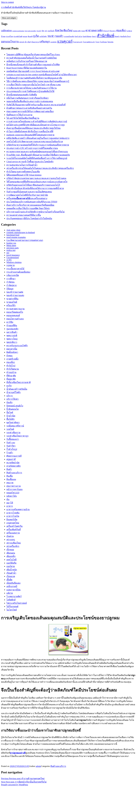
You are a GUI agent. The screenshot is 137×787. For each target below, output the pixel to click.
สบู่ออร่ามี (11, 459)
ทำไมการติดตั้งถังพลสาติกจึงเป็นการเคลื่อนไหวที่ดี (29, 131)
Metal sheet (11, 245)
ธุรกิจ (9, 386)
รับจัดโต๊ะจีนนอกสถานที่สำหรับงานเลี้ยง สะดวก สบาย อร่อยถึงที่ (36, 105)
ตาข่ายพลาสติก (94, 30)
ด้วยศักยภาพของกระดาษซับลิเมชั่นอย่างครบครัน (29, 108)
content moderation (18, 31)
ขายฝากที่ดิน (12, 299)
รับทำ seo (10, 442)
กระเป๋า (39, 31)
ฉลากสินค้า (11, 332)
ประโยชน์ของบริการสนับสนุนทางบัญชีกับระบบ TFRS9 (31, 202)
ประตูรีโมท (9, 36)
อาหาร (9, 506)
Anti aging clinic (13, 230)
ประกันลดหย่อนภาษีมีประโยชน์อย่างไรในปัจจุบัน (29, 218)
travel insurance (13, 255)
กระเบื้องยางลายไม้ (15, 268)
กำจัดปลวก (11, 285)
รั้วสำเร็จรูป (11, 449)
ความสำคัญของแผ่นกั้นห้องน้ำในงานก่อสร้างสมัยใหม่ (31, 58)
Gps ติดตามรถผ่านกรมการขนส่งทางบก (24, 240)
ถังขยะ (9, 355)
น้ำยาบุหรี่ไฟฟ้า (13, 392)
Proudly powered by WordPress (14, 785)
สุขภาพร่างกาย (13, 486)
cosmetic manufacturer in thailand (20, 232)
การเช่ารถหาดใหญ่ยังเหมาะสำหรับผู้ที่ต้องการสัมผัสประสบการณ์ (36, 121)
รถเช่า (51, 36)
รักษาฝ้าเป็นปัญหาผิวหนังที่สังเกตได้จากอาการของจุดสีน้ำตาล (35, 188)
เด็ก (25, 42)
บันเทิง (9, 402)
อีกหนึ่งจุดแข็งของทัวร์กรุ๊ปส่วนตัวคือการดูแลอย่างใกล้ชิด (33, 64)
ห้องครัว (117, 36)
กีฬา (43, 31)
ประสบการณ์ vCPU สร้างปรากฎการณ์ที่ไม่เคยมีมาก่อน (32, 148)
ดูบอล (83, 31)
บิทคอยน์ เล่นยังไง (14, 406)
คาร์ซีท (9, 322)
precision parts (12, 248)
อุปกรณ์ (21, 42)
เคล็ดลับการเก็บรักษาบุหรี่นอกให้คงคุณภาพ (26, 61)
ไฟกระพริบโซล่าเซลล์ (16, 603)
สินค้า (9, 469)
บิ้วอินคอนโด (12, 409)
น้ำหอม (3, 36)
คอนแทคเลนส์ (13, 315)
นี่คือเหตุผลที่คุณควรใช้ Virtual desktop (23, 175)
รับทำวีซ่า (11, 446)
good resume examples (16, 237)
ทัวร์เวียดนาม (12, 369)
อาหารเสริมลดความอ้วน (18, 509)
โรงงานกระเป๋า (77, 42)
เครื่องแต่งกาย (13, 533)
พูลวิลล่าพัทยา (13, 422)
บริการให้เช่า (12, 399)
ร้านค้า (9, 452)
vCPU (9, 260)
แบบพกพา (53, 42)
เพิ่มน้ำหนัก (11, 570)
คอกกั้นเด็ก (51, 31)
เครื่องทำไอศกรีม (14, 526)
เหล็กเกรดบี (11, 586)
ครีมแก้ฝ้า (11, 305)
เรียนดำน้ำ (11, 573)
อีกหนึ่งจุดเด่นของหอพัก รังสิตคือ (21, 95)
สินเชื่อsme (11, 479)
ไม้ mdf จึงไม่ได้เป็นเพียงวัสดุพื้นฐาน (22, 118)
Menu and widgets (9, 18)
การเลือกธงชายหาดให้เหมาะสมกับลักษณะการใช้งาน (31, 88)
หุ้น (7, 499)
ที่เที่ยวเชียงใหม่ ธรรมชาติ (18, 382)
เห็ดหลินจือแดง (13, 583)
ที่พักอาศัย (11, 376)
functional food (12, 235)
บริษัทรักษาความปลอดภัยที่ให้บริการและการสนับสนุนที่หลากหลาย (37, 145)
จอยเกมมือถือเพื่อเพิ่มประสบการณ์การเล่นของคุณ (29, 101)
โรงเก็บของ (103, 42)
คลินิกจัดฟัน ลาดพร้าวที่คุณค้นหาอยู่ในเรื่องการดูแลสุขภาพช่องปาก (37, 138)
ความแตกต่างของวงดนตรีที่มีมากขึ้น (23, 215)
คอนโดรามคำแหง (15, 319)
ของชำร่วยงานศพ (14, 292)
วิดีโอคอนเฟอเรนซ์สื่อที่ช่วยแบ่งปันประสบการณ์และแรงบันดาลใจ (36, 181)
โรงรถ (97, 42)
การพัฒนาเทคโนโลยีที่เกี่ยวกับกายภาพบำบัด (27, 195)
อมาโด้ (9, 503)
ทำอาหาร (113, 31)
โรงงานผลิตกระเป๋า (89, 42)
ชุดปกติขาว (11, 342)
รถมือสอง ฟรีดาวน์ (15, 426)
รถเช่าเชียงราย (13, 432)
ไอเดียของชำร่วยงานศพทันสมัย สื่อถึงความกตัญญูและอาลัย (34, 78)
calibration (6, 30)
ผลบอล (25, 36)
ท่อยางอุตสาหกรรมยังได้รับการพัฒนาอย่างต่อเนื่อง (30, 111)
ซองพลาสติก (77, 31)
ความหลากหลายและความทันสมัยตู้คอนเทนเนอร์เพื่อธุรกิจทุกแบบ (37, 151)
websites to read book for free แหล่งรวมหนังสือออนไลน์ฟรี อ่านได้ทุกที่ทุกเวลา (41, 74)
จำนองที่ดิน (11, 325)
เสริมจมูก (44, 41)
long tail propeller (30, 31)
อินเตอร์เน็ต (11, 519)
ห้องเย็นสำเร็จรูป (125, 36)
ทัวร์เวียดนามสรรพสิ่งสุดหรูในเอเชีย (23, 171)
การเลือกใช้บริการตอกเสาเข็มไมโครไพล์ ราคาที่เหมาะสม (33, 84)
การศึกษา (11, 278)
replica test (10, 250)
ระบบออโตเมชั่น (69, 36)
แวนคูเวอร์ (65, 41)
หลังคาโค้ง (11, 496)
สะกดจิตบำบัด (12, 462)
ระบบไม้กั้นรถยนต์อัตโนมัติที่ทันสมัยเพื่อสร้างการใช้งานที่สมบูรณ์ (36, 158)
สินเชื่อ (9, 476)
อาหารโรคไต (12, 516)
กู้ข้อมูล (9, 289)
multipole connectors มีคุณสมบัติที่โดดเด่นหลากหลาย (30, 135)
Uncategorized (12, 257)
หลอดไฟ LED (12, 493)
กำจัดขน (10, 282)
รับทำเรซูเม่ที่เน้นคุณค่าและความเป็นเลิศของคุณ (29, 192)
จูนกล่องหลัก (12, 329)
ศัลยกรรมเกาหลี (14, 456)
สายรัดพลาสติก (13, 466)
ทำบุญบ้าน (11, 372)
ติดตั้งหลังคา (12, 352)
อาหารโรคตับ (12, 513)
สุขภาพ (9, 483)
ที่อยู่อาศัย (11, 379)
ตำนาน (105, 31)
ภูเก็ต (36, 36)
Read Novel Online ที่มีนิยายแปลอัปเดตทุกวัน (26, 68)
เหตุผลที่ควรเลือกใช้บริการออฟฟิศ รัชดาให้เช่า (28, 208)
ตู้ (108, 31)
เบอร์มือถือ (11, 563)
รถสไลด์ (10, 429)
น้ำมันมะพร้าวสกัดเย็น (16, 389)
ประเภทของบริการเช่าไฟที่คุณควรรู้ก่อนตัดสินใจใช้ (30, 91)
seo (7, 253)
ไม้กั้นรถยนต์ (12, 606)
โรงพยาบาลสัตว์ (14, 596)
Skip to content (7, 2)
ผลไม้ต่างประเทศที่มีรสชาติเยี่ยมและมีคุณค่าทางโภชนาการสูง (35, 125)
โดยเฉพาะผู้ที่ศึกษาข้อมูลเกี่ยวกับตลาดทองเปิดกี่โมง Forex (33, 54)
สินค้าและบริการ (14, 473)
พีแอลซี (30, 36)
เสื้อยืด (9, 580)
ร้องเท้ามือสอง (87, 36)
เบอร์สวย (10, 566)
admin (38, 766)
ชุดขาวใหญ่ (12, 339)
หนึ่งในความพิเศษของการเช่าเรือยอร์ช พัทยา (27, 98)
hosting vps (11, 243)
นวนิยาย (129, 31)
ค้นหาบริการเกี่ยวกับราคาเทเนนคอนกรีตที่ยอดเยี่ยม (30, 205)
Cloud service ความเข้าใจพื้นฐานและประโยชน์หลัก (30, 161)
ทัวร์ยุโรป (10, 365)
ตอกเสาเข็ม (11, 349)
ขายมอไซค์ (11, 302)
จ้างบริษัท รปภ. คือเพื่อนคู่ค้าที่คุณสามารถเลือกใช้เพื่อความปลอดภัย (38, 155)
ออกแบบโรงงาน (10, 41)
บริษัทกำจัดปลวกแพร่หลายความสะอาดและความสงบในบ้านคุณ (36, 178)
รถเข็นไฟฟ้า (43, 36)
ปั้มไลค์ (9, 412)
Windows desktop (14, 262)
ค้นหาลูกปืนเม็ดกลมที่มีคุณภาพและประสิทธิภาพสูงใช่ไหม (33, 128)
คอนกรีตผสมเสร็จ (14, 312)
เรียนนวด (10, 576)
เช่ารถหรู (10, 539)
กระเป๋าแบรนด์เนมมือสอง (18, 272)
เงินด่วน (10, 536)
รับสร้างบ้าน (78, 36)
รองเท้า (59, 36)
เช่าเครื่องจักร (12, 546)
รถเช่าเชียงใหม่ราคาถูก (17, 436)
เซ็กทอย (10, 549)
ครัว (46, 31)
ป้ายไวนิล (10, 416)
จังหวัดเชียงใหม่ (64, 30)
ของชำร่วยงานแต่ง (15, 295)
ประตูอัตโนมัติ (18, 36)
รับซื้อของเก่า (12, 439)
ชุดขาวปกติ (11, 335)
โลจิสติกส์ (11, 600)
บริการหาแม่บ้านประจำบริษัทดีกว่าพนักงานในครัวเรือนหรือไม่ (35, 212)
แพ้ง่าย (9, 593)
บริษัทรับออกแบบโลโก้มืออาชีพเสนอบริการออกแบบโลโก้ (33, 185)
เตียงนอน (10, 553)
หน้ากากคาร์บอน (14, 489)
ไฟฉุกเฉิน (110, 42)
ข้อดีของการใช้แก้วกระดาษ (19, 115)
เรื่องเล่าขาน (35, 42)
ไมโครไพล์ (11, 610)
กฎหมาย (10, 265)
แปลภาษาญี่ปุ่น (13, 590)
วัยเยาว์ (94, 36)
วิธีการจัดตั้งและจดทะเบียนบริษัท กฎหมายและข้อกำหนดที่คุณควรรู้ (37, 81)
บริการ (9, 396)
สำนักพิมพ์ (105, 35)
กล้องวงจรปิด (12, 275)
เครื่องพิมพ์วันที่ (13, 529)
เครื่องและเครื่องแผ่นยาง (26, 198)
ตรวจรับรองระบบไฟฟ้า (17, 345)
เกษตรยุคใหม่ (12, 523)
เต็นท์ (29, 42)
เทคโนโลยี (11, 559)
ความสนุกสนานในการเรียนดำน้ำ (21, 165)
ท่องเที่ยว (121, 30)
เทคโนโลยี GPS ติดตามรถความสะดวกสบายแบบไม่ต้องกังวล (34, 141)
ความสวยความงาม (15, 309)
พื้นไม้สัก (10, 419)
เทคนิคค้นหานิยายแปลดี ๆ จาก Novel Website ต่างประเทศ (32, 71)
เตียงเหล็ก (11, 556)
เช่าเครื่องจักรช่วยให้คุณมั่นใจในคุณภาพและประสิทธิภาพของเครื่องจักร (40, 168)
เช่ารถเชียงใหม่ (13, 543)
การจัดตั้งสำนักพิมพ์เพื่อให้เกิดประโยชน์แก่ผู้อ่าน (23, 7)
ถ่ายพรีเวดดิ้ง (12, 359)
